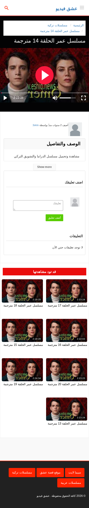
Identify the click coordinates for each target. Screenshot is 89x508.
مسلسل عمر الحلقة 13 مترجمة (67, 423)
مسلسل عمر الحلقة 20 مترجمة (67, 384)
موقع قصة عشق (50, 472)
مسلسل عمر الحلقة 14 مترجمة (60, 31)
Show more (44, 167)
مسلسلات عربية (71, 482)
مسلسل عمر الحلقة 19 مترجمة (23, 384)
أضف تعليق (54, 217)
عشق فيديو (66, 8)
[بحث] (6, 8)
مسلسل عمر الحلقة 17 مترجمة (67, 305)
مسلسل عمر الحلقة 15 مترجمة (23, 345)
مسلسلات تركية (22, 472)
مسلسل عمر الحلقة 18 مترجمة (23, 305)
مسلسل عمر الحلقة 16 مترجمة (67, 345)
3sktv (36, 125)
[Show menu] (82, 7)
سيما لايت (74, 472)
